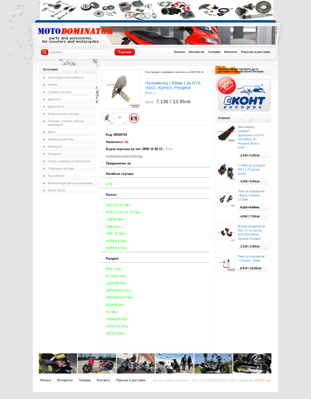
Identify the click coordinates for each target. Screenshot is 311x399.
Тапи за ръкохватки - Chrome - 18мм (251, 258)
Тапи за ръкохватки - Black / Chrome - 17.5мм (251, 195)
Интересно (65, 380)
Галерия (85, 380)
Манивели (55, 146)
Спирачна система (61, 168)
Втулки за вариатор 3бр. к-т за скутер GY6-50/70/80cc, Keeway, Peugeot (251, 232)
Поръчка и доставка (130, 380)
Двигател (54, 99)
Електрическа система (63, 114)
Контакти (103, 380)
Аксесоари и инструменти (66, 77)
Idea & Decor (56, 190)
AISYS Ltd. (263, 380)
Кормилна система (61, 139)
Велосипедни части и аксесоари (70, 183)
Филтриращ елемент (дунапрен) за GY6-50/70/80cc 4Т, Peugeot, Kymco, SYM (251, 137)
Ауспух (52, 84)
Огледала (54, 154)
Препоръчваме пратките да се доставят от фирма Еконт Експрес (241, 70)
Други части (56, 106)
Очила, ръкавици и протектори (69, 161)
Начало (45, 380)
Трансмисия (56, 176)
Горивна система (59, 92)
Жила (52, 132)
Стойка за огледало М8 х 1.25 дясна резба (251, 169)
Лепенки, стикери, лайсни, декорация (66, 123)
